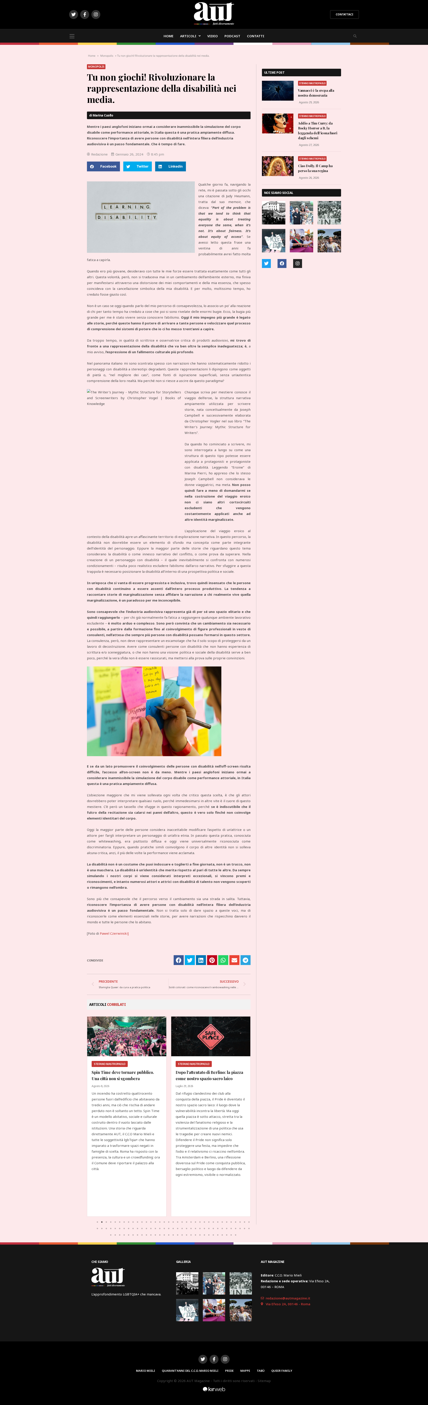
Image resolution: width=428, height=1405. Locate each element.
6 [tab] (119, 1222)
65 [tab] (226, 1228)
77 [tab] (137, 1235)
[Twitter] (73, 14)
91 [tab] (200, 1235)
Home (168, 36)
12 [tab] (146, 1222)
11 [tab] (142, 1222)
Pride (229, 1371)
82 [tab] (160, 1235)
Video (212, 36)
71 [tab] (111, 1235)
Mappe (245, 1371)
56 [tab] (186, 1228)
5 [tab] (115, 1222)
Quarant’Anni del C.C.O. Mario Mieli (190, 1371)
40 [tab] (115, 1228)
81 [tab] (155, 1235)
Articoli (188, 36)
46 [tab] (142, 1228)
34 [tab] (244, 1222)
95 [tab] (218, 1235)
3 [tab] (106, 1222)
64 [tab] (222, 1228)
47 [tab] (146, 1228)
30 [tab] (226, 1222)
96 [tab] (222, 1235)
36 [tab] (97, 1228)
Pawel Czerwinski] (114, 933)
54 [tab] (177, 1228)
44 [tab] (133, 1228)
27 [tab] (213, 1222)
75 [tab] (128, 1235)
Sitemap (264, 1380)
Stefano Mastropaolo (312, 83)
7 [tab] (124, 1222)
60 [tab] (204, 1228)
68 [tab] (240, 1228)
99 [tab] (235, 1235)
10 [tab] (137, 1222)
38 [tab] (106, 1228)
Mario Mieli (145, 1371)
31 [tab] (231, 1222)
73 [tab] (119, 1235)
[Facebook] (282, 263)
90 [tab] (195, 1235)
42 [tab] (124, 1228)
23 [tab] (195, 1222)
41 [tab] (119, 1228)
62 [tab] (213, 1228)
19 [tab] (177, 1222)
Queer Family (281, 1371)
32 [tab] (235, 1222)
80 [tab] (151, 1235)
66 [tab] (231, 1228)
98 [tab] (231, 1235)
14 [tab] (155, 1222)
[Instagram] (95, 14)
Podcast (232, 36)
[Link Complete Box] (126, 1116)
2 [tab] (102, 1222)
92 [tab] (204, 1235)
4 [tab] (111, 1222)
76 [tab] (133, 1235)
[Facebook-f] (84, 14)
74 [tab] (124, 1235)
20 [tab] (182, 1222)
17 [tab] (169, 1222)
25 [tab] (204, 1222)
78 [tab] (142, 1235)
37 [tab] (102, 1228)
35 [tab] (249, 1222)
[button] (344, 14)
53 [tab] (173, 1228)
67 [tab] (235, 1228)
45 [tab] (137, 1228)
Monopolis (106, 55)
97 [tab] (226, 1235)
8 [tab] (128, 1222)
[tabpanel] (127, 1116)
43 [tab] (128, 1228)
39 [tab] (111, 1228)
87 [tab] (182, 1235)
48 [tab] (151, 1228)
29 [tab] (222, 1222)
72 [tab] (115, 1235)
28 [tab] (218, 1222)
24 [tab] (200, 1222)
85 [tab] (173, 1235)
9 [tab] (133, 1222)
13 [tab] (151, 1222)
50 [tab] (160, 1228)
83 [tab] (164, 1235)
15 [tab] (160, 1222)
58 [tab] (195, 1228)
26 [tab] (209, 1222)
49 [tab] (155, 1228)
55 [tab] (182, 1228)
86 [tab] (177, 1235)
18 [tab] (173, 1222)
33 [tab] (240, 1222)
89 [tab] (191, 1235)
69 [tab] (244, 1228)
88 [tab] (186, 1235)
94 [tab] (213, 1235)
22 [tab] (191, 1222)
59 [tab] (200, 1228)
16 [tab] (164, 1222)
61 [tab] (209, 1228)
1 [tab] (97, 1222)
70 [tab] (249, 1228)
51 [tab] (164, 1228)
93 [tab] (209, 1235)
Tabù (261, 1371)
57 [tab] (191, 1228)
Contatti (255, 36)
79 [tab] (146, 1235)
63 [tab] (218, 1228)
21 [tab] (186, 1222)
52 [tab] (169, 1228)
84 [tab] (169, 1235)
